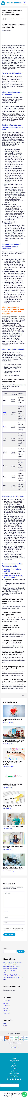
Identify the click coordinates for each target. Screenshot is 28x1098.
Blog (13, 722)
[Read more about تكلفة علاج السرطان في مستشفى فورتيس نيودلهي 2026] (14, 776)
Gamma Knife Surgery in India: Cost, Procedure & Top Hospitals (13, 868)
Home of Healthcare (13, 3)
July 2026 (5, 1003)
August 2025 (6, 1005)
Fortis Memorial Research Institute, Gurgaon (13, 576)
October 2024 (6, 1013)
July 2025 (5, 1008)
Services (14, 1062)
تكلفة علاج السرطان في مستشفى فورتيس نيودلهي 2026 (12, 784)
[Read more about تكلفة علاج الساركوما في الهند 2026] (14, 818)
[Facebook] (8, 1079)
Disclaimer (14, 1071)
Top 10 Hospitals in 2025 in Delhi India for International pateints (13, 741)
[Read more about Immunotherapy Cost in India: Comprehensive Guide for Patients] (14, 753)
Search (5, 948)
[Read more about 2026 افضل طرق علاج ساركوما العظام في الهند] (14, 797)
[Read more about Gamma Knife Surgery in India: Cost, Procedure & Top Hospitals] (14, 859)
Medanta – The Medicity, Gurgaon (12, 570)
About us (14, 1058)
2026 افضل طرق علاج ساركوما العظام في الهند (12, 805)
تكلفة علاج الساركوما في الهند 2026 (13, 826)
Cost (14, 1063)
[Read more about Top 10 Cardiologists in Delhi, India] (14, 711)
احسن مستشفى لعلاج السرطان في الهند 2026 (13, 846)
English (5, 1026)
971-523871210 (14, 1047)
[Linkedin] (15, 1079)
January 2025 (6, 1010)
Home (14, 1057)
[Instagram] (13, 1079)
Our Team (14, 1068)
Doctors (14, 1065)
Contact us (14, 1066)
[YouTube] (18, 1079)
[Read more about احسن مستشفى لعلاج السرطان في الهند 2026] (14, 838)
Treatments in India (14, 1060)
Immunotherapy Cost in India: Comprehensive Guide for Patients (12, 763)
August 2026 (6, 1000)
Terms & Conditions (14, 1073)
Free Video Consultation (14, 1076)
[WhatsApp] (20, 1079)
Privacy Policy (14, 1075)
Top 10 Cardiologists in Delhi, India (12, 719)
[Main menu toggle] (24, 3)
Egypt (4, 426)
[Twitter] (10, 1079)
